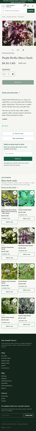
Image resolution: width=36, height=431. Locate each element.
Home (3, 16)
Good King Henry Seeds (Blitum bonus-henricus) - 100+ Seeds (9, 211)
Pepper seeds (5, 363)
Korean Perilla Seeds (24, 210)
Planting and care (6, 381)
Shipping (4, 378)
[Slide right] (23, 50)
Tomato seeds (5, 360)
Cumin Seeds (22, 281)
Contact (3, 401)
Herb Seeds (21, 16)
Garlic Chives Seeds (7, 317)
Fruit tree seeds (6, 358)
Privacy (3, 427)
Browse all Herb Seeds (8, 187)
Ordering (4, 376)
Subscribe (28, 415)
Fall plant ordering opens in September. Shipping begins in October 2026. (18, 1)
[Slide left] (13, 50)
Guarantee (4, 383)
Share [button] (6, 126)
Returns (3, 388)
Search (30, 10)
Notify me (18, 158)
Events (3, 398)
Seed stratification (6, 385)
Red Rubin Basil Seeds (25, 245)
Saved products (5, 368)
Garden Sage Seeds (24, 315)
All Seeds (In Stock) (11, 16)
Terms (8, 427)
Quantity (6, 69)
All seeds (4, 356)
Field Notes (4, 396)
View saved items (18, 138)
